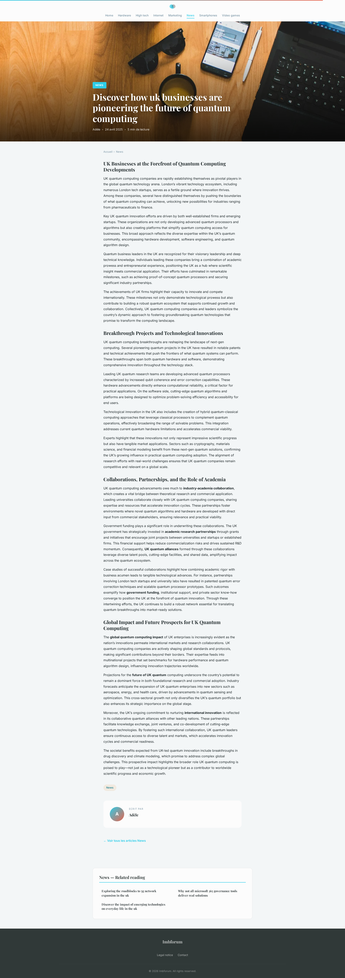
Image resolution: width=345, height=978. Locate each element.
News (190, 15)
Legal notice (165, 955)
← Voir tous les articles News (124, 841)
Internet (158, 15)
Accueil (107, 151)
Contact (183, 955)
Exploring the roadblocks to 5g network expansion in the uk (129, 893)
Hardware (124, 15)
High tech (142, 15)
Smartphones (208, 15)
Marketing (175, 15)
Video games (231, 15)
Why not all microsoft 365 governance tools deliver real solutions (207, 893)
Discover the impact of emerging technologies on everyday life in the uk (133, 906)
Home (109, 15)
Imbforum (172, 941)
